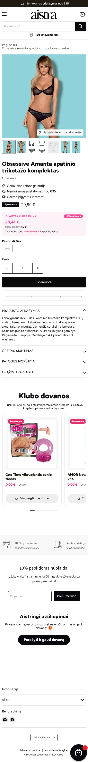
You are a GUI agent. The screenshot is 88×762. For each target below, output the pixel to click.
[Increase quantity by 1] (38, 268)
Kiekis (5, 259)
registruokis (32, 231)
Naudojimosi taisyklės (56, 750)
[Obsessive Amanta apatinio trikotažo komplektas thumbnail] (8, 147)
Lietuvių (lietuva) (42, 737)
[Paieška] (80, 26)
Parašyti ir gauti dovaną (44, 639)
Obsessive (9, 178)
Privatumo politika (30, 750)
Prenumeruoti (67, 596)
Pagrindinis (9, 45)
